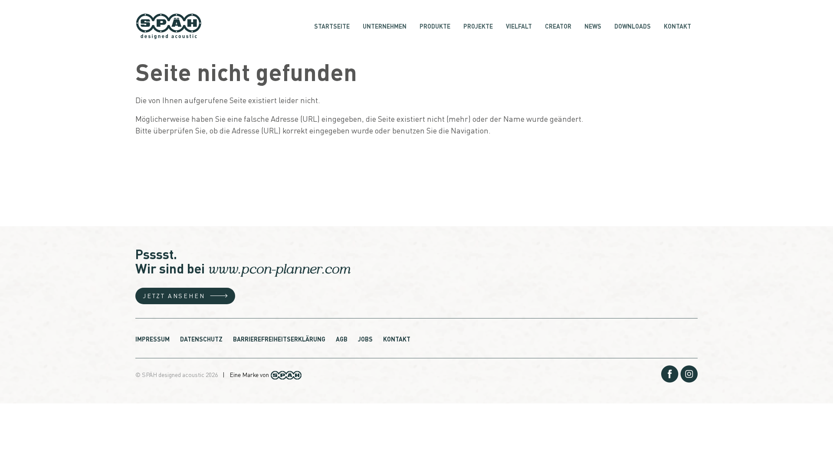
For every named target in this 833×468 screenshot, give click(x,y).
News (592, 26)
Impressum (152, 339)
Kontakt (677, 26)
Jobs (365, 339)
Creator (558, 26)
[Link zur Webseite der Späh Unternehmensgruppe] (286, 374)
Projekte (478, 26)
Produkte (435, 26)
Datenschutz (201, 339)
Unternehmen (385, 26)
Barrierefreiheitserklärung (279, 339)
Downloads (632, 26)
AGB (342, 339)
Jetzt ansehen (174, 295)
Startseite (332, 26)
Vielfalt (519, 26)
